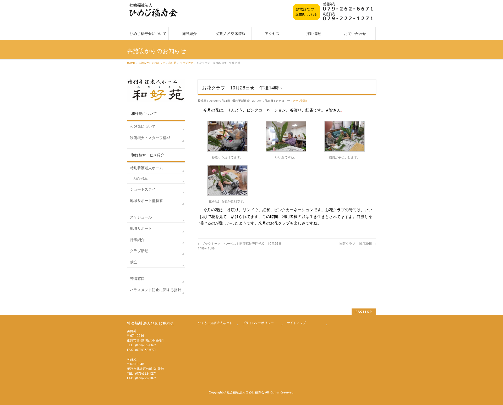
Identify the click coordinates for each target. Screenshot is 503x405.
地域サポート (141, 228)
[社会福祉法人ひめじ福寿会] (153, 12)
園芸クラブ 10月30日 (358, 243)
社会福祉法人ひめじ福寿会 (245, 392)
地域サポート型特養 (146, 200)
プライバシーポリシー (258, 322)
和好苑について (143, 126)
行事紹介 (137, 239)
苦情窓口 (137, 278)
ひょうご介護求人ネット (215, 322)
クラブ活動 (299, 100)
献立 (133, 261)
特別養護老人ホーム (146, 167)
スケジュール (141, 217)
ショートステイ (143, 189)
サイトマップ (296, 322)
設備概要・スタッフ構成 (150, 137)
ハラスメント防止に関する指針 (155, 289)
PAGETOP (364, 311)
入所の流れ (140, 178)
